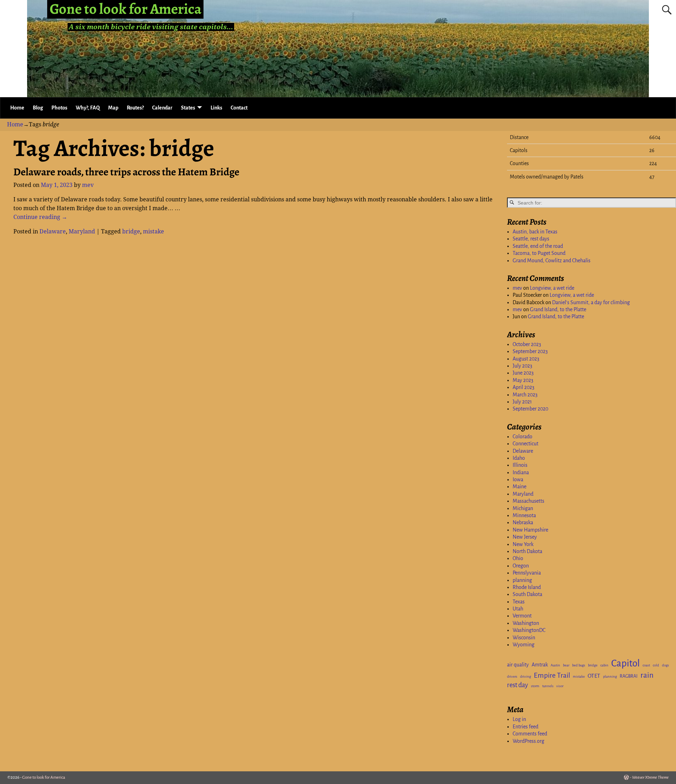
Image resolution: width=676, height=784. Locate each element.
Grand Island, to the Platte (558, 309)
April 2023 (523, 387)
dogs (665, 665)
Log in (519, 719)
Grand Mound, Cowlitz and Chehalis (551, 260)
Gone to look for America (43, 777)
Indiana (521, 472)
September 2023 (530, 351)
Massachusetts (528, 501)
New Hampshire (530, 530)
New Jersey (525, 537)
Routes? (135, 108)
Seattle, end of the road (538, 246)
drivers (512, 676)
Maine (519, 486)
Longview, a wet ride (552, 288)
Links (216, 108)
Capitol (625, 663)
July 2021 (522, 401)
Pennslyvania (527, 573)
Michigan (523, 508)
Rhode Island (527, 587)
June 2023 (523, 373)
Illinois (520, 465)
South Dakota (527, 594)
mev (517, 288)
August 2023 (526, 359)
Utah (518, 608)
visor (559, 686)
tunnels (547, 686)
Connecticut (525, 443)
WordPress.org (528, 741)
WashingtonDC (529, 630)
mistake (153, 231)
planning (522, 580)
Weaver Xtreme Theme (650, 777)
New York (523, 544)
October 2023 (527, 344)
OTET (594, 676)
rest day (517, 685)
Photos (59, 108)
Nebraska (523, 522)
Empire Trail (552, 675)
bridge (131, 231)
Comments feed (530, 733)
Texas (519, 601)
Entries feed (525, 726)
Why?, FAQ (88, 108)
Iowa (518, 479)
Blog (38, 108)
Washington (526, 623)
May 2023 (523, 380)
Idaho (519, 458)
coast (646, 665)
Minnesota (524, 515)
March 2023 (525, 394)
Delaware (52, 231)
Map (113, 108)
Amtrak (540, 664)
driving (525, 676)
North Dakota (527, 551)
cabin (604, 665)
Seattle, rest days (531, 239)
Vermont (522, 616)
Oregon (521, 566)
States (188, 108)
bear (566, 665)
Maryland (82, 231)
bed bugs (578, 665)
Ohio (518, 558)
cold (656, 665)
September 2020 (530, 409)
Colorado (522, 436)
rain (646, 675)
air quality (518, 664)
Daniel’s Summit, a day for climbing (591, 302)
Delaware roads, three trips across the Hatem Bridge (126, 172)
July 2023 (522, 366)
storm (535, 686)
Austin (555, 665)
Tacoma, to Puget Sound (539, 253)
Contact (239, 108)
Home (17, 108)
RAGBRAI (629, 676)
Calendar (162, 108)
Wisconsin (524, 637)
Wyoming (523, 644)
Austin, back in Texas (535, 231)
